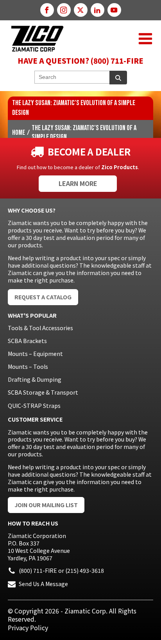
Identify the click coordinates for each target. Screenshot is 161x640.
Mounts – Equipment (35, 354)
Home (18, 133)
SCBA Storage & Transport (43, 392)
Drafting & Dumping (34, 379)
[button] (145, 38)
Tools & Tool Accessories (40, 328)
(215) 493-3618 (84, 570)
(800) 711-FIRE (38, 570)
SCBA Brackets (27, 341)
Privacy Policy (28, 627)
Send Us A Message (43, 584)
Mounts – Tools (28, 366)
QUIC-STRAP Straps (34, 405)
